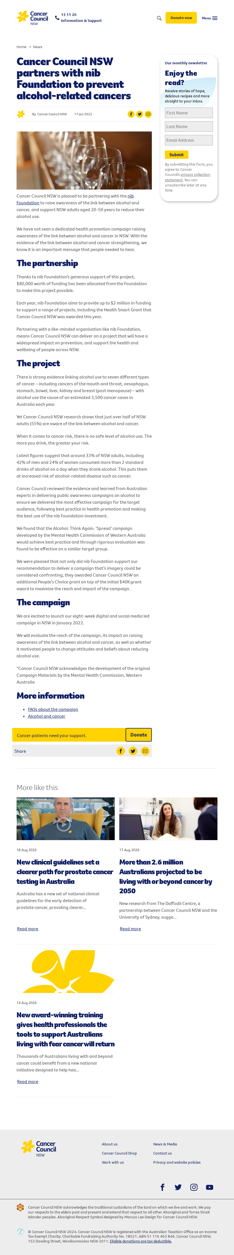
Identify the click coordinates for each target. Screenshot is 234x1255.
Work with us (113, 1162)
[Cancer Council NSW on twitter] (178, 1187)
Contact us (162, 1153)
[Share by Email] (148, 114)
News (37, 46)
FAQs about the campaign (53, 709)
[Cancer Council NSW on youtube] (209, 1187)
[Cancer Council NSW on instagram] (193, 1187)
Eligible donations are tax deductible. (141, 1241)
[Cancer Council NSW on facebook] (162, 1187)
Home (22, 46)
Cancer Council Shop (119, 1153)
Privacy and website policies (177, 1162)
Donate (138, 734)
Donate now (181, 17)
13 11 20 (81, 17)
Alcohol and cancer (46, 716)
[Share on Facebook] (131, 114)
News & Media (165, 1144)
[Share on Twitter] (139, 114)
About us (110, 1144)
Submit (177, 154)
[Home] (32, 17)
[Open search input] (159, 18)
